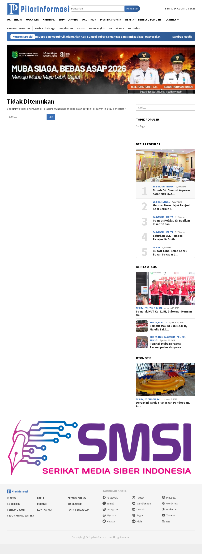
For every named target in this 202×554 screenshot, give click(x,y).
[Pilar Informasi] (38, 8)
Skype (140, 515)
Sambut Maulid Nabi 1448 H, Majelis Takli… (168, 327)
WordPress (172, 503)
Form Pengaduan (78, 509)
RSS (168, 521)
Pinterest (171, 497)
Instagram (112, 509)
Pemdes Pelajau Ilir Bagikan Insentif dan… (171, 222)
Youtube (170, 515)
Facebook (112, 497)
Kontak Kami (45, 509)
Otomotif (150, 399)
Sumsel (165, 201)
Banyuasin (159, 217)
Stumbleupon (144, 503)
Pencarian (132, 8)
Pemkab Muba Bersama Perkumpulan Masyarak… (167, 345)
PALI (159, 399)
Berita (156, 186)
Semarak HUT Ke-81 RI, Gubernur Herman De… (164, 313)
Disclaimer (74, 504)
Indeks (11, 498)
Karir (40, 498)
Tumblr (110, 503)
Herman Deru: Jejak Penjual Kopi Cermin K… (171, 207)
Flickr (139, 521)
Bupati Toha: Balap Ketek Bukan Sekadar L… (170, 252)
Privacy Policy (76, 498)
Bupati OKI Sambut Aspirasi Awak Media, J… (171, 192)
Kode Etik (13, 504)
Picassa (111, 521)
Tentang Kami (16, 509)
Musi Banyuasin (167, 337)
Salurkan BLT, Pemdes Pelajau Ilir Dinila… (167, 237)
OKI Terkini (167, 186)
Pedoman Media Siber (20, 515)
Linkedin (141, 509)
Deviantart (171, 509)
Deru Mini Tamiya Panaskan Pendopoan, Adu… (163, 404)
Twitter (140, 497)
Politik (148, 308)
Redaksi (42, 504)
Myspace (111, 515)
